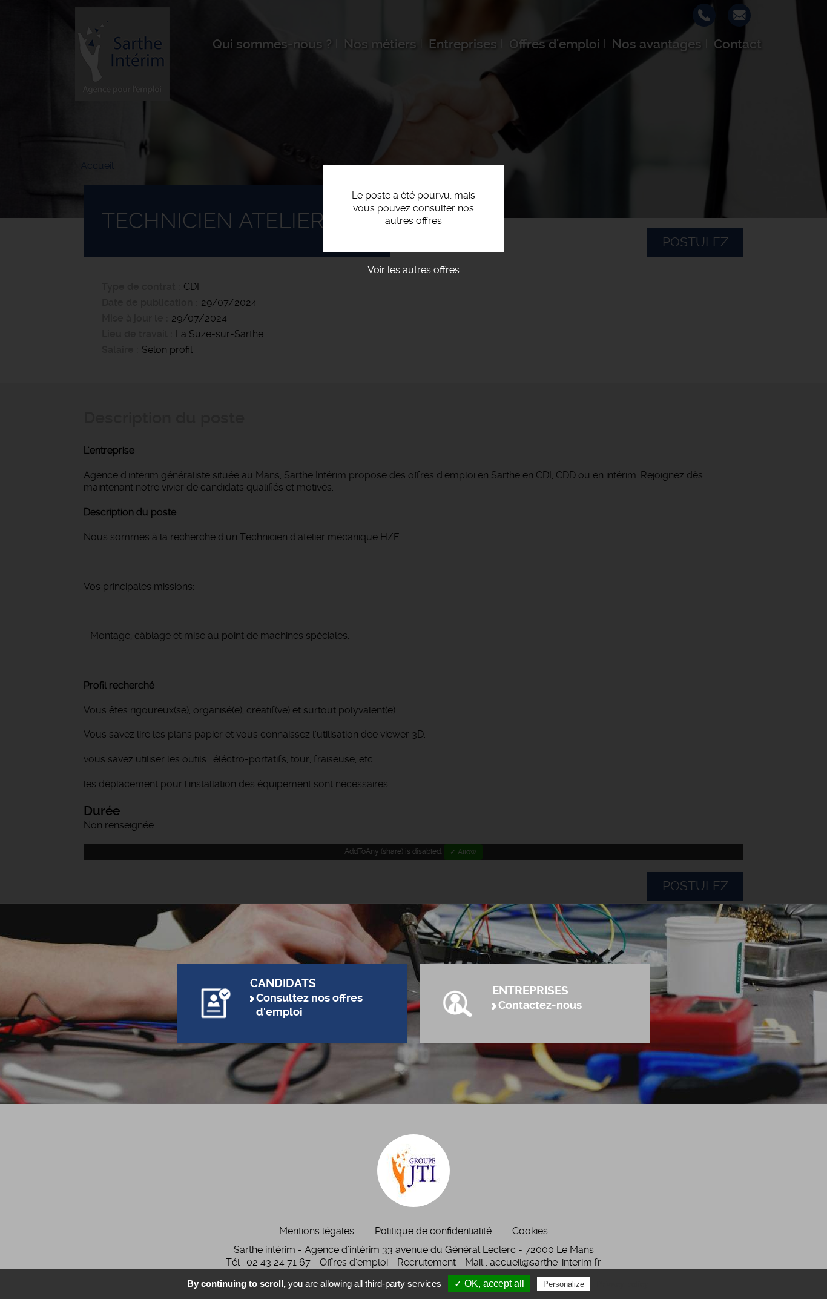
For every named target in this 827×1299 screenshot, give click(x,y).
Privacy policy (622, 1284)
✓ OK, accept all (489, 1283)
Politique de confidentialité (433, 1231)
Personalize (563, 1284)
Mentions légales (316, 1231)
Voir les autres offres (413, 270)
